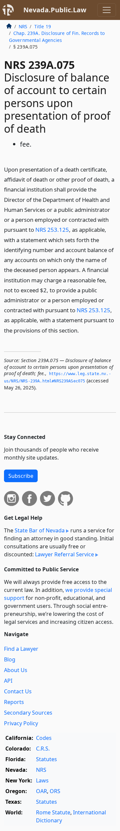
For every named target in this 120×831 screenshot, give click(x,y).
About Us (15, 670)
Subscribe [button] (20, 476)
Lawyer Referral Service (64, 554)
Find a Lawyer (21, 648)
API (8, 680)
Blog (9, 659)
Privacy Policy (21, 723)
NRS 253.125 (52, 229)
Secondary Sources (28, 712)
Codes (44, 738)
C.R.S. (43, 748)
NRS (23, 26)
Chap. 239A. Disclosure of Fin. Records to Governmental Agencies (57, 36)
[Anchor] (82, 330)
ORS (55, 791)
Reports (14, 702)
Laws (42, 780)
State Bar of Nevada (40, 530)
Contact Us (18, 691)
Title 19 (42, 26)
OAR (41, 791)
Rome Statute (53, 812)
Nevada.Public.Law (54, 9)
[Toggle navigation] (106, 10)
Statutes (46, 759)
